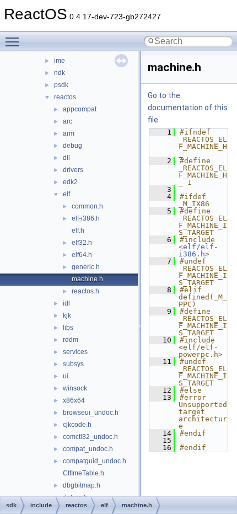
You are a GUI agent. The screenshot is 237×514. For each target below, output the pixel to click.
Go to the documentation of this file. (188, 107)
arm (68, 133)
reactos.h (85, 291)
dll (66, 158)
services (75, 352)
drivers (73, 170)
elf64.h (82, 255)
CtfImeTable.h (83, 473)
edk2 (70, 182)
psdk (61, 85)
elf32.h (82, 243)
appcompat (79, 109)
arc (67, 121)
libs (68, 327)
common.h (87, 206)
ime (59, 61)
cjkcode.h (77, 425)
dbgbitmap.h (81, 485)
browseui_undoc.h (90, 412)
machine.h (87, 279)
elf (66, 194)
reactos (65, 97)
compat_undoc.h (88, 449)
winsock (75, 388)
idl (66, 303)
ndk (59, 73)
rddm (70, 340)
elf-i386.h (86, 218)
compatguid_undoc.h (94, 461)
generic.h (86, 267)
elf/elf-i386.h (198, 250)
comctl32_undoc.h (90, 437)
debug (72, 145)
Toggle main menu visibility (14, 41)
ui (65, 376)
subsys (73, 364)
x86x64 (74, 400)
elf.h (78, 230)
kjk (67, 315)
